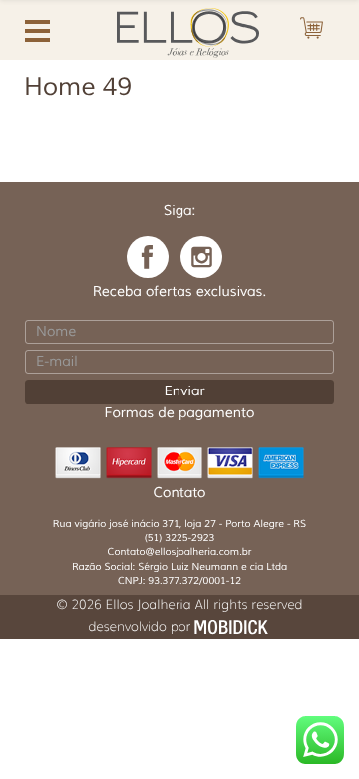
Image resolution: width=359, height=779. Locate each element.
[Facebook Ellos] (148, 257)
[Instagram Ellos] (201, 257)
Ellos (179, 30)
